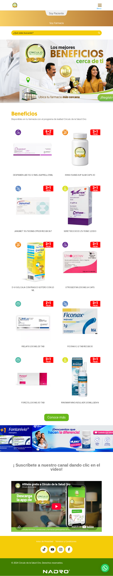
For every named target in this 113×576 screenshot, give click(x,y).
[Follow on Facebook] (68, 549)
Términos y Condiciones (65, 542)
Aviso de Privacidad (44, 542)
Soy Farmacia (56, 23)
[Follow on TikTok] (44, 549)
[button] (105, 568)
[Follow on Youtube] (52, 549)
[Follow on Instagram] (60, 549)
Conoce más (56, 417)
